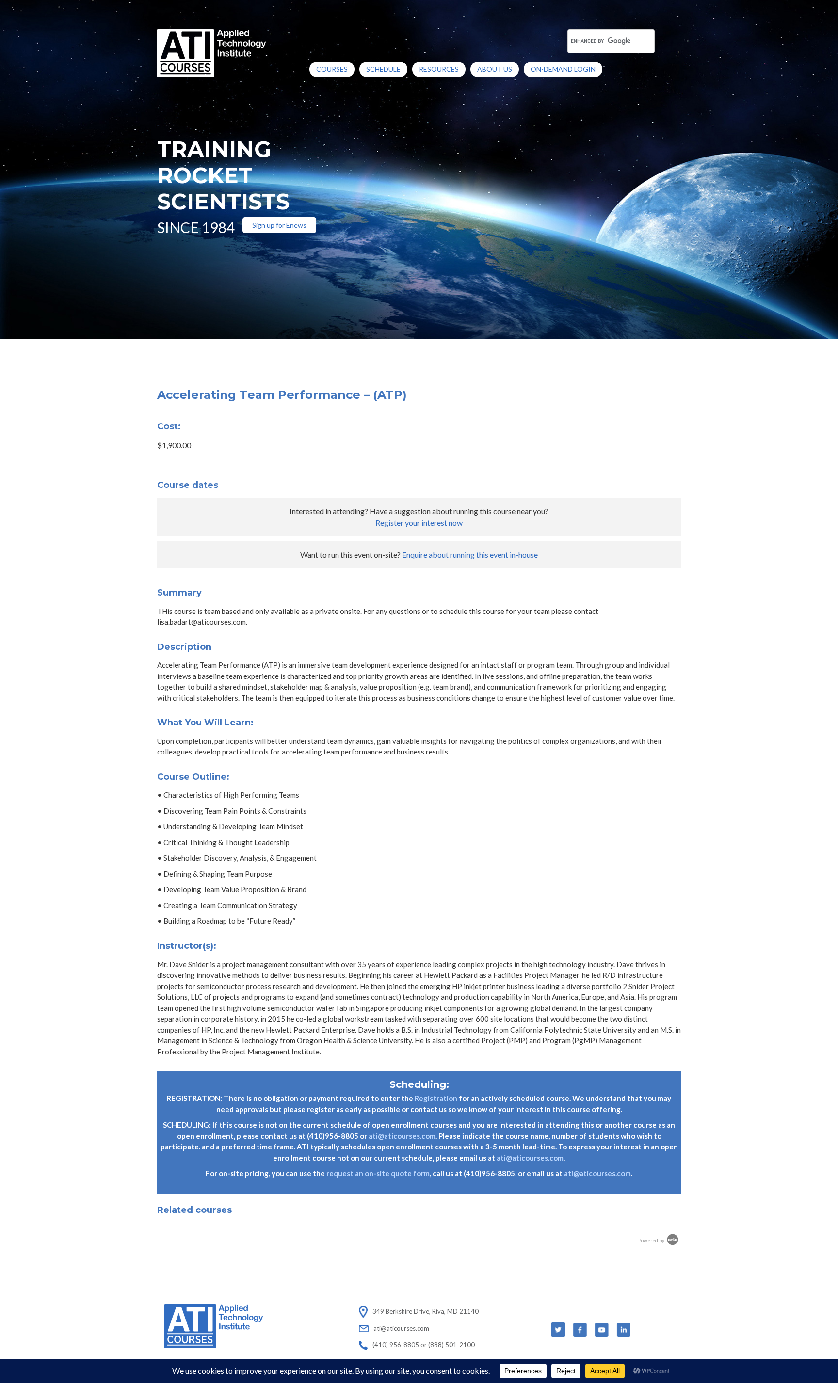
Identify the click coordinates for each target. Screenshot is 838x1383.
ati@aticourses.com (402, 1136)
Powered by (651, 1240)
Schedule (383, 69)
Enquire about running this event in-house (470, 554)
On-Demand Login (563, 69)
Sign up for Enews (279, 225)
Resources (439, 69)
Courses (332, 69)
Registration (436, 1098)
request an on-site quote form (378, 1173)
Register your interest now (419, 522)
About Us (494, 69)
